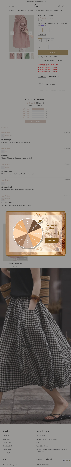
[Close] (63, 213)
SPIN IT (51, 240)
